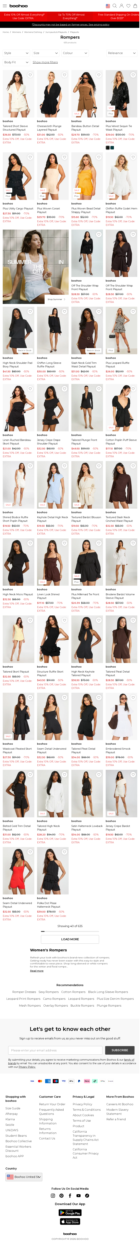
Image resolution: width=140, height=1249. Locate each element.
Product (78, 1126)
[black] (108, 148)
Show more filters (45, 62)
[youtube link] (78, 1196)
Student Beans (16, 1135)
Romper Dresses (24, 992)
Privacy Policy (82, 1104)
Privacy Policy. (27, 1066)
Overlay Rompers (55, 1005)
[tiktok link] (87, 1196)
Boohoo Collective (18, 1141)
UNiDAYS (11, 1130)
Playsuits (74, 32)
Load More (70, 939)
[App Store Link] (70, 1217)
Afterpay (11, 1113)
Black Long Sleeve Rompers (108, 992)
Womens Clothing (33, 32)
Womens (16, 32)
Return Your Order (52, 1104)
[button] (107, 6)
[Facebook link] (70, 1196)
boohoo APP (14, 1156)
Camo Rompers (54, 998)
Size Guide (12, 1108)
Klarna (10, 1119)
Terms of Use (82, 1120)
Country (11, 1168)
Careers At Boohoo (119, 1104)
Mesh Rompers (30, 1005)
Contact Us (47, 1138)
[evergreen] (112, 148)
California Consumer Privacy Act (86, 1153)
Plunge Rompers (109, 1005)
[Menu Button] (5, 6)
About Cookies (83, 1115)
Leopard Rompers (81, 998)
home (6, 32)
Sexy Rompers (49, 992)
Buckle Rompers (82, 1005)
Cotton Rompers (73, 992)
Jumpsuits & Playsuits (56, 32)
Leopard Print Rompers (23, 998)
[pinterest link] (61, 1196)
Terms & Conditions (87, 1109)
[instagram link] (53, 1196)
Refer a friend (116, 1119)
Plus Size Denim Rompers (115, 998)
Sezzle (9, 1124)
